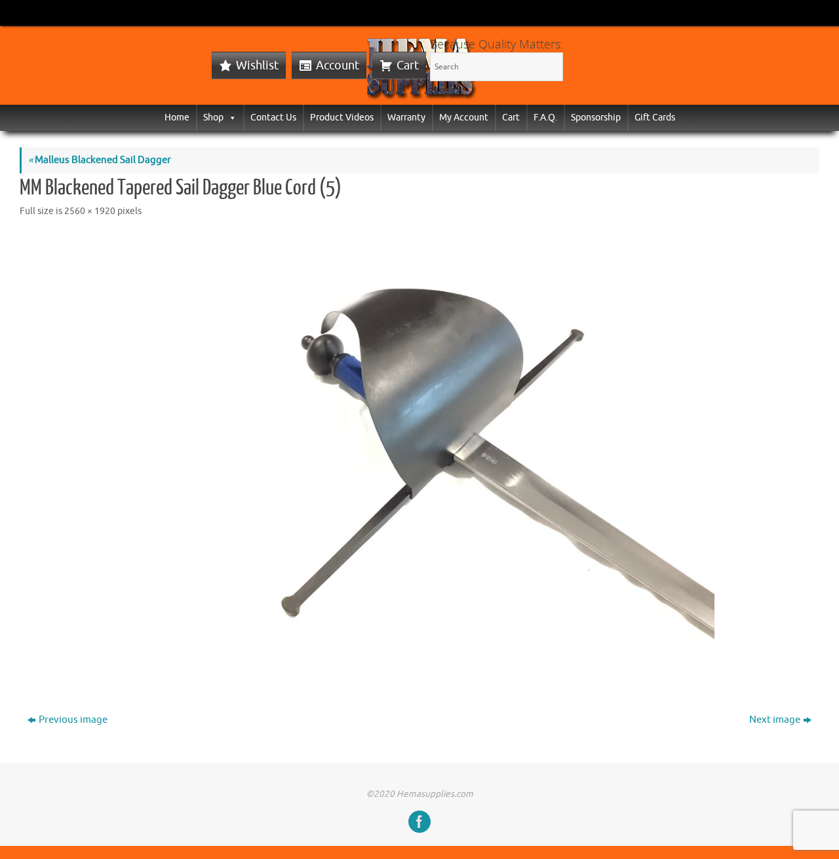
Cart (408, 65)
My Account (463, 117)
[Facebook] (419, 822)
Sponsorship (596, 117)
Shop (213, 117)
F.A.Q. (545, 117)
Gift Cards (654, 117)
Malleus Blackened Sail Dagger (99, 160)
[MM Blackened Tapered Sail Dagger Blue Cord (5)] (419, 455)
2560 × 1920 (89, 211)
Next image (774, 720)
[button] (230, 117)
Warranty (406, 117)
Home (177, 117)
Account (337, 65)
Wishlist (257, 65)
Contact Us (273, 117)
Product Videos (342, 117)
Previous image (73, 720)
